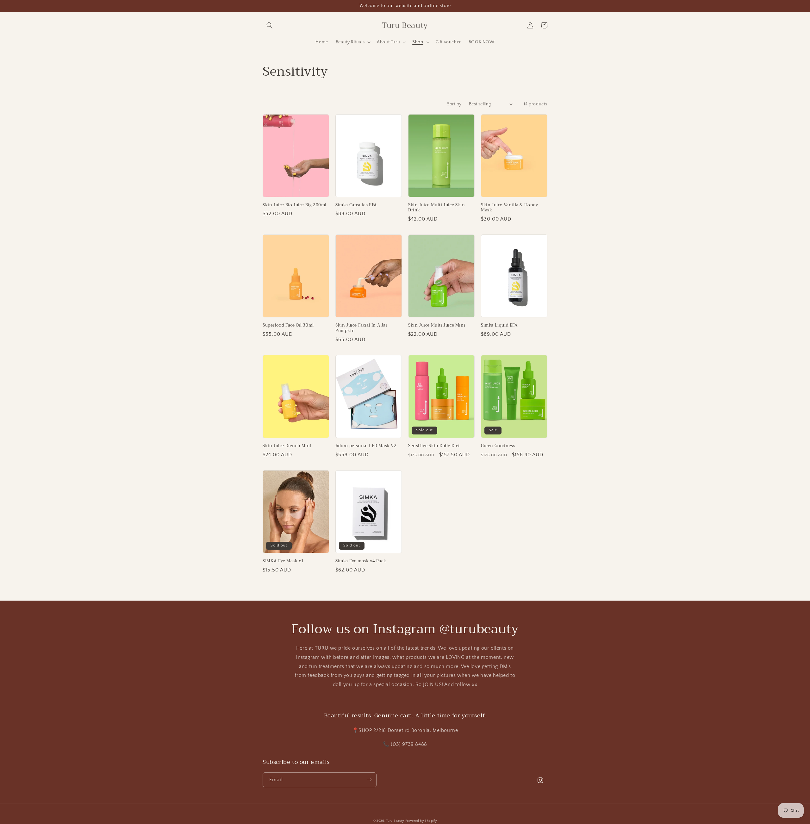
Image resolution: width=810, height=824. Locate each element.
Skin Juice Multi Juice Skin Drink (436, 208)
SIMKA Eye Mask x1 (283, 561)
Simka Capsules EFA (356, 205)
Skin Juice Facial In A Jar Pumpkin (361, 328)
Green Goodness (498, 446)
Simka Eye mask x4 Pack (360, 561)
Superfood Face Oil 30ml (288, 325)
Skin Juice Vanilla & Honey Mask (509, 208)
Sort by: (455, 104)
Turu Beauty (395, 821)
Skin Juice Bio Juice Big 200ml (295, 205)
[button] (270, 25)
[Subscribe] (369, 779)
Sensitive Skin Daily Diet (434, 446)
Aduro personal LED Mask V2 (366, 446)
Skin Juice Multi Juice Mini (436, 325)
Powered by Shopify (421, 821)
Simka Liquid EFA (499, 325)
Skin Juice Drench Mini (287, 446)
